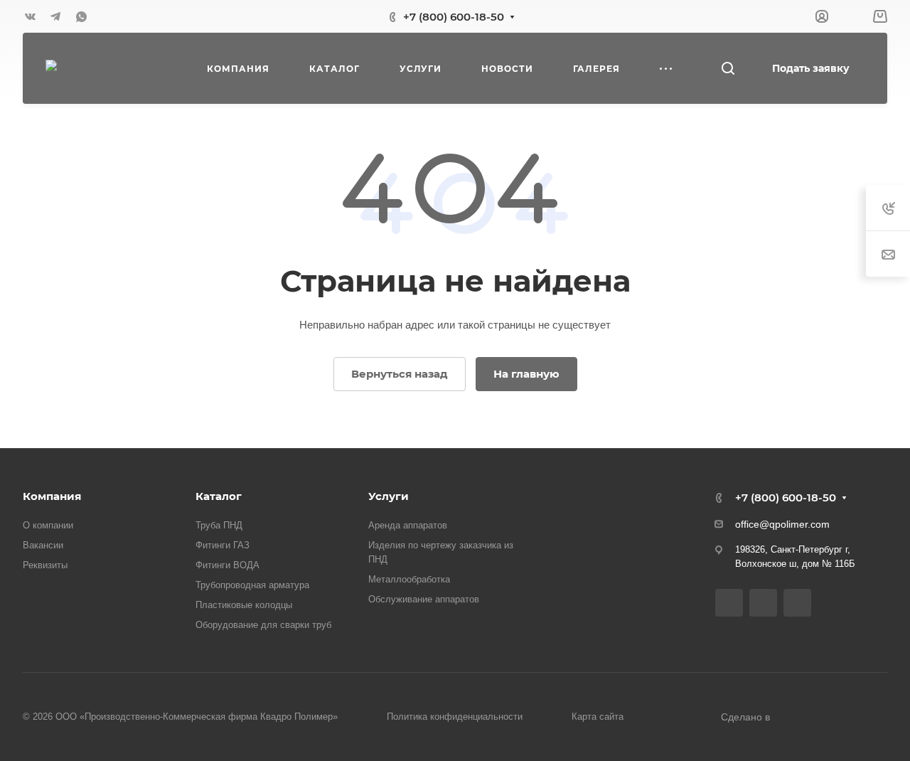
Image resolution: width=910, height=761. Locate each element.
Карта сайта (597, 716)
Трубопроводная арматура (252, 585)
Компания (52, 496)
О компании (48, 525)
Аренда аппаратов (407, 525)
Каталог (219, 496)
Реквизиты (45, 565)
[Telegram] (55, 16)
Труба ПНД (219, 525)
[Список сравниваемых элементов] (850, 16)
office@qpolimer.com (782, 524)
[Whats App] (81, 16)
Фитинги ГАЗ (223, 545)
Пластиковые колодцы (244, 605)
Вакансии (43, 545)
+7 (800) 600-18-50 (453, 16)
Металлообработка (409, 579)
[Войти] (821, 16)
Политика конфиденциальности (455, 716)
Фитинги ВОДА (227, 565)
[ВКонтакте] (30, 16)
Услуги (388, 496)
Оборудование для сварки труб (263, 624)
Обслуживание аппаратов (423, 599)
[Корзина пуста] (879, 17)
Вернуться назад (399, 373)
